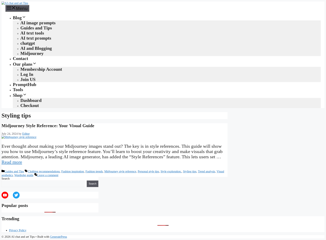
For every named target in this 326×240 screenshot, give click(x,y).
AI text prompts (35, 38)
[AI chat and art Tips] (15, 3)
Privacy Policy (17, 230)
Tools (18, 89)
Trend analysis (206, 171)
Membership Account (41, 69)
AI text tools (32, 33)
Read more (12, 162)
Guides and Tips (36, 27)
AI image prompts (37, 22)
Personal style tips (148, 171)
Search (6, 178)
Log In (26, 74)
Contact (20, 58)
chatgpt (27, 43)
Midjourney (32, 53)
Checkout (29, 105)
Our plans (22, 64)
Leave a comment (47, 175)
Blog (17, 17)
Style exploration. (171, 171)
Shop (17, 95)
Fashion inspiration (72, 171)
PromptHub (24, 84)
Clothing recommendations (44, 171)
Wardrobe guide (23, 175)
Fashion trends (94, 171)
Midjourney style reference (120, 171)
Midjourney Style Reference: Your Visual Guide (48, 125)
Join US (27, 79)
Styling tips (189, 171)
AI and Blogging (36, 48)
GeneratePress (58, 236)
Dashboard (31, 100)
